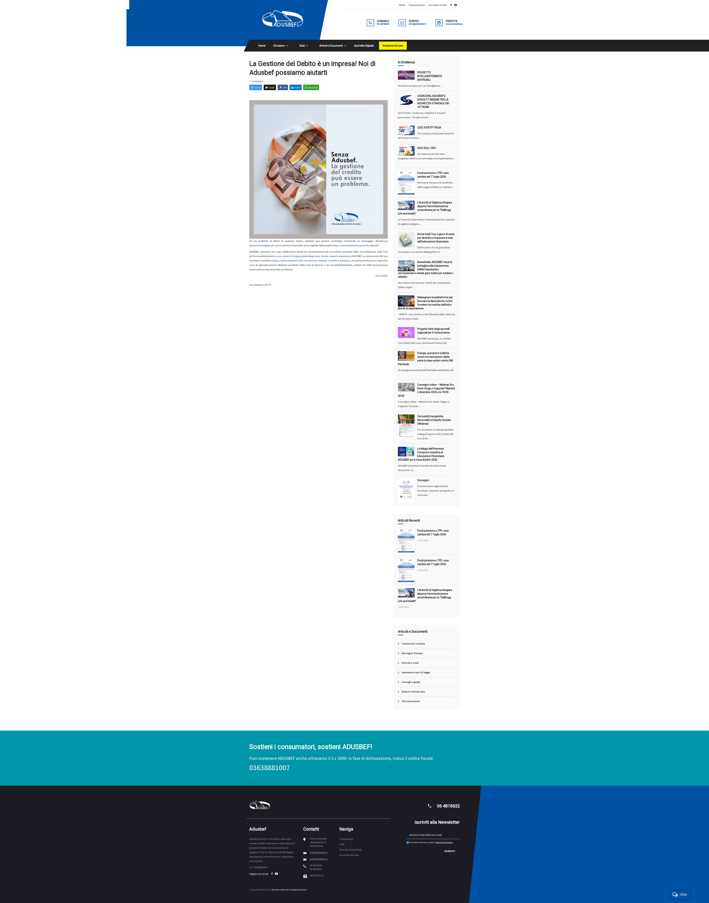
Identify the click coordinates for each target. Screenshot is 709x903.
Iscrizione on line (437, 5)
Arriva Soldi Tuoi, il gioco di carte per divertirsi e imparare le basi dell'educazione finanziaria (435, 238)
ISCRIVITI (449, 851)
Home (402, 5)
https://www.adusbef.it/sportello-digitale (355, 245)
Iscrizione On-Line (349, 855)
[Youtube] (455, 5)
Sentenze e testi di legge (416, 672)
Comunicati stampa (413, 643)
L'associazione (417, 5)
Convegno (423, 480)
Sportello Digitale (364, 45)
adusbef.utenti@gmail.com (264, 245)
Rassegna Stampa (412, 653)
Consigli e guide (411, 682)
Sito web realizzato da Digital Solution (289, 889)
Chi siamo (279, 45)
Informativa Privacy (444, 842)
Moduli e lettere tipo (413, 691)
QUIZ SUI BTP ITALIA (429, 127)
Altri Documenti (411, 701)
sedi (275, 839)
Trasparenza (346, 839)
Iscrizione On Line (393, 45)
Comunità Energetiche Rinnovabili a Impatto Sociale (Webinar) (434, 420)
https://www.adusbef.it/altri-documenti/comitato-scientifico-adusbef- (311, 260)
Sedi (302, 45)
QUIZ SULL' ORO (426, 148)
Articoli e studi (410, 662)
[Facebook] (451, 5)
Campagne (257, 81)
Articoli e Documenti (331, 45)
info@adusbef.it (318, 852)
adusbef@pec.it (319, 859)
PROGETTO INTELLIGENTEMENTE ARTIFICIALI (429, 76)
